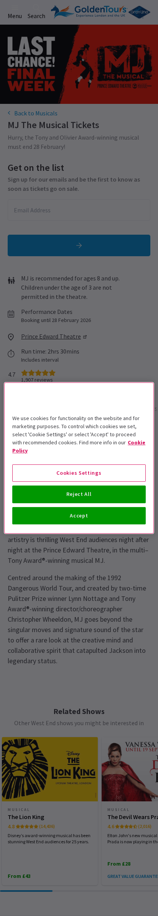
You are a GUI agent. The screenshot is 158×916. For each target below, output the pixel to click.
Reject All (78, 494)
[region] (79, 458)
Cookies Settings (78, 472)
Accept (79, 515)
